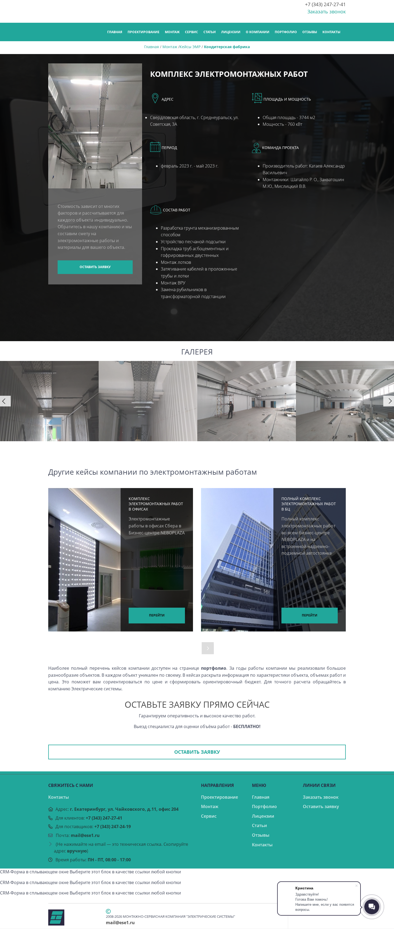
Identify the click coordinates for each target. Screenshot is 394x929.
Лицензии (230, 32)
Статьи (209, 32)
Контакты (331, 32)
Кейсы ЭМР (190, 46)
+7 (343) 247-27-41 (325, 4)
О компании (257, 32)
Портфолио (286, 32)
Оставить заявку (95, 267)
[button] (5, 401)
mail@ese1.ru (85, 835)
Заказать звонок (326, 11)
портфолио (213, 668)
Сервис (191, 32)
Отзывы (309, 32)
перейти (157, 615)
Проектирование (143, 32)
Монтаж (172, 32)
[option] (49, 401)
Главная (114, 32)
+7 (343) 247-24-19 (112, 826)
